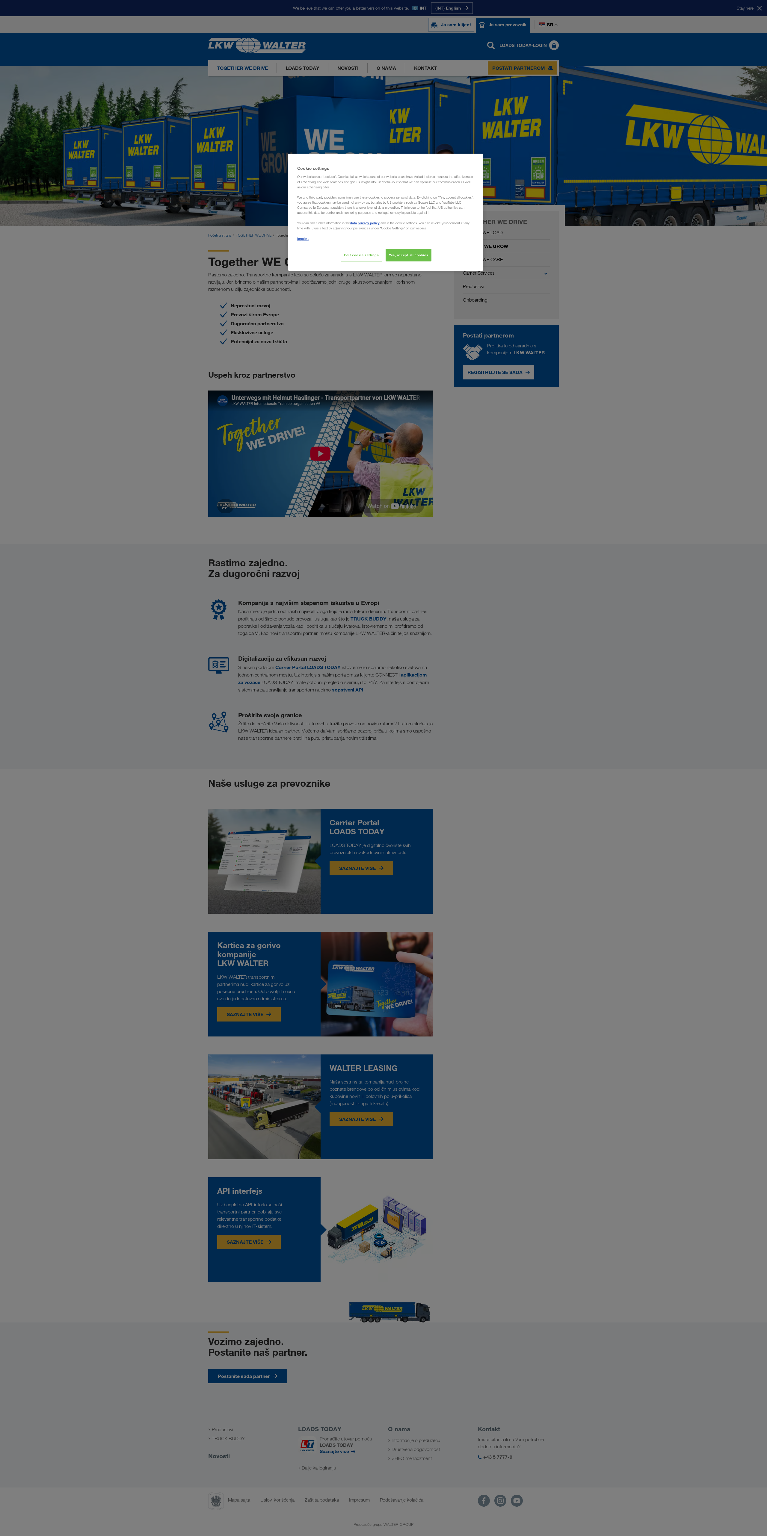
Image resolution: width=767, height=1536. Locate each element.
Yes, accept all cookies (408, 255)
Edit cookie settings (361, 255)
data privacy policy (365, 223)
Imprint (303, 238)
